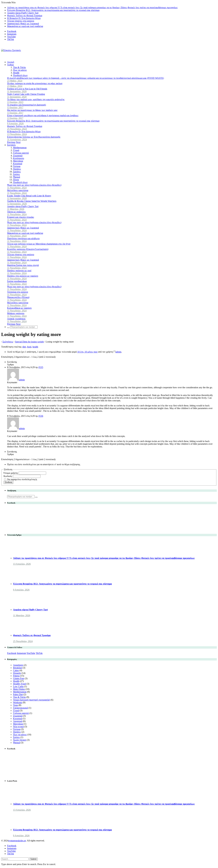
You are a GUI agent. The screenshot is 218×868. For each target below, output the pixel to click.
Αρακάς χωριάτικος (16, 318)
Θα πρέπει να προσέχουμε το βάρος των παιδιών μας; (32, 110)
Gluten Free (18, 678)
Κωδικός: (8, 476)
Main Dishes (19, 689)
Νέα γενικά (18, 726)
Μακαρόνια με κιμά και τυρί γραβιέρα (25, 26)
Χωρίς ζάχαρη (19, 740)
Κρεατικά (17, 163)
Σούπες (16, 174)
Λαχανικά (17, 721)
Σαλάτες (17, 171)
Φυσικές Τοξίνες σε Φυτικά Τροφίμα (24, 15)
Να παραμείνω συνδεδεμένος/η (22, 479)
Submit (33, 859)
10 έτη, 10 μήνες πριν (87, 352)
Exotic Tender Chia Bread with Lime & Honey (29, 195)
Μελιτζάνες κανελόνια (17, 190)
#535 (40, 367)
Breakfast (17, 667)
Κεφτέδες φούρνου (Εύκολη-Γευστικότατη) (27, 249)
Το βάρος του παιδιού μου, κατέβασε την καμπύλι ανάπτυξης (36, 99)
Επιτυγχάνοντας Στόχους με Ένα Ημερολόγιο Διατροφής (33, 137)
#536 (40, 416)
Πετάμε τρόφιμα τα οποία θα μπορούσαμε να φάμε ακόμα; (35, 83)
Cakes (16, 670)
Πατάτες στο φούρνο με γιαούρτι (22, 276)
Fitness (16, 675)
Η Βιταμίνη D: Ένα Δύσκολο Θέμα (23, 18)
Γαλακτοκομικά (20, 708)
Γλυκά (16, 150)
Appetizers (18, 665)
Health (16, 72)
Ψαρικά (16, 177)
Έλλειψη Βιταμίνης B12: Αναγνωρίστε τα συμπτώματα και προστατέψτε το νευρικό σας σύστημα (53, 10)
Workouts (17, 702)
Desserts (17, 673)
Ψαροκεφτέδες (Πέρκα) (18, 297)
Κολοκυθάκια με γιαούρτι (19, 308)
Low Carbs (18, 686)
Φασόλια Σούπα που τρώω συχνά (23, 265)
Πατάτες (17, 169)
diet (24, 346)
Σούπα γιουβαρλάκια (17, 281)
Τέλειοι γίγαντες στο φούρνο (20, 21)
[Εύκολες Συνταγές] (11, 50)
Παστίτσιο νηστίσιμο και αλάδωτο (23, 238)
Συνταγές (11, 145)
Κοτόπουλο (18, 158)
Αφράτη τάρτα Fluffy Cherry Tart (22, 13)
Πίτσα (16, 179)
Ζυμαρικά (17, 155)
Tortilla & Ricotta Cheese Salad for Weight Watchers (31, 201)
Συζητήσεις (8, 341)
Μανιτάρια (18, 161)
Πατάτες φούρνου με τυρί (19, 270)
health (35, 346)
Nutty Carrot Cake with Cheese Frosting (26, 94)
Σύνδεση (8, 482)
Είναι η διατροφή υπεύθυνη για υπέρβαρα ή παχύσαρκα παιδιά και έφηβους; (43, 115)
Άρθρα (10, 64)
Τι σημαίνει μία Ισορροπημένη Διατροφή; (26, 105)
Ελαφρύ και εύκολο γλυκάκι (20, 217)
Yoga (15, 705)
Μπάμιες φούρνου (15, 313)
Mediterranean (20, 147)
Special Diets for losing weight (29, 341)
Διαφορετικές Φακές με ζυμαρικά (23, 23)
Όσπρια (16, 166)
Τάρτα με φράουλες (16, 211)
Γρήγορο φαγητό (21, 153)
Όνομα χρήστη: (11, 473)
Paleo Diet (18, 694)
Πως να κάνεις (20, 70)
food (29, 346)
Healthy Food (19, 683)
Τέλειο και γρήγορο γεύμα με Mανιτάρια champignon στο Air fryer (38, 244)
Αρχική (10, 62)
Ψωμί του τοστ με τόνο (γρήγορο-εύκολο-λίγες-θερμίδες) (34, 185)
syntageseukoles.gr (17, 840)
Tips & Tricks (19, 67)
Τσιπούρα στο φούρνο (17, 292)
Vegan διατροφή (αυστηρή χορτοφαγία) (31, 700)
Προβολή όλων (20, 75)
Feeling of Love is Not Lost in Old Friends (27, 88)
